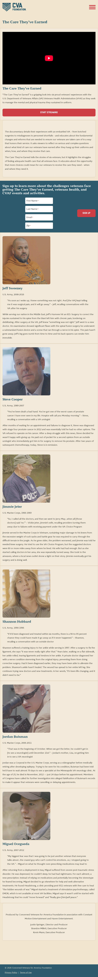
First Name (32, 201)
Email (29, 217)
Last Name (32, 209)
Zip (28, 226)
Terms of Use (26, 972)
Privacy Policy (11, 972)
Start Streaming (53, 113)
